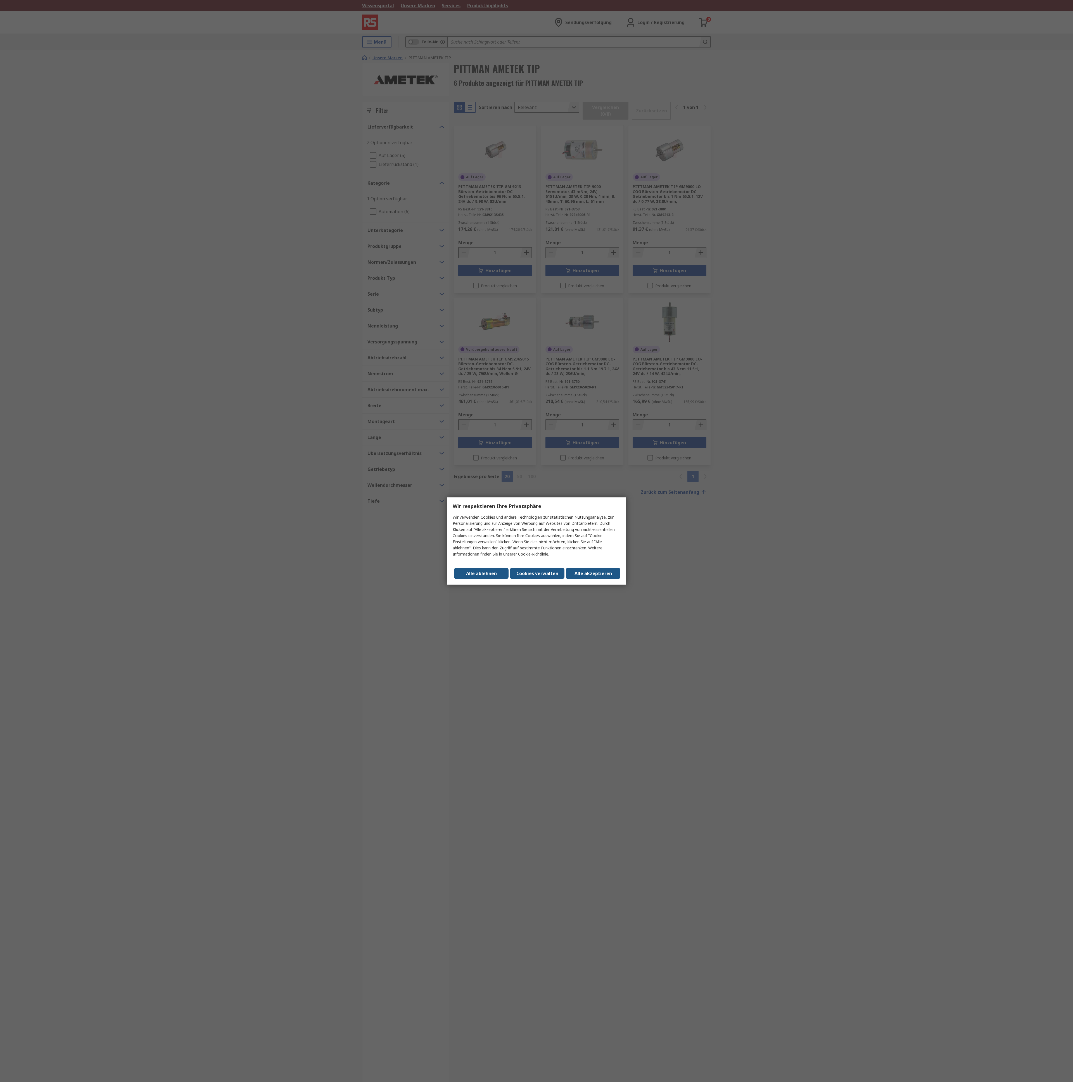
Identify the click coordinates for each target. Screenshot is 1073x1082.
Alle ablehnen (481, 573)
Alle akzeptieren (593, 573)
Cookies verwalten (537, 573)
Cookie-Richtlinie (533, 554)
